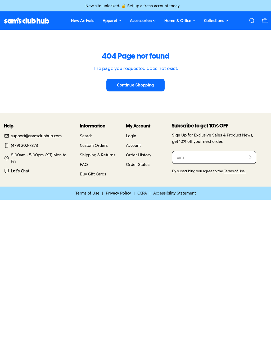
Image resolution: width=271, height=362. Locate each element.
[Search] (252, 20)
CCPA (142, 193)
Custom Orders (94, 145)
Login (131, 136)
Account (133, 145)
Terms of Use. (235, 171)
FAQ (84, 164)
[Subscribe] (250, 157)
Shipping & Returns (97, 155)
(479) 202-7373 (24, 145)
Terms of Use (87, 193)
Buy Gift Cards (93, 174)
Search (86, 136)
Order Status (138, 164)
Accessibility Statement (174, 193)
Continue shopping (135, 85)
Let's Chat (20, 171)
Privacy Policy (118, 193)
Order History (138, 155)
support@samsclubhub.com (36, 136)
